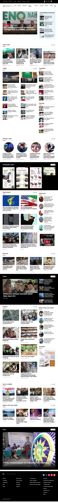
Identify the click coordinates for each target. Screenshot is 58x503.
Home (15, 5)
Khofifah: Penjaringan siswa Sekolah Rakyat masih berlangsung (48, 155)
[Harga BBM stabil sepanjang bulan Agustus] (42, 17)
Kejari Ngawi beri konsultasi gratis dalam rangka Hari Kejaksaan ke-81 (48, 301)
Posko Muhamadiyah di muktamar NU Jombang (26, 463)
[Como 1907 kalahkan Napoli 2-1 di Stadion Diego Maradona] (23, 117)
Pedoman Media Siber (48, 486)
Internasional (7, 192)
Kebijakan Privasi (47, 482)
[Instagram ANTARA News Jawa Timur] (49, 1)
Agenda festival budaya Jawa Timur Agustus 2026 (49, 183)
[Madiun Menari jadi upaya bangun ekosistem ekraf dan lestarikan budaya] (41, 199)
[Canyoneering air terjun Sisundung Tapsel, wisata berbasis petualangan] (41, 340)
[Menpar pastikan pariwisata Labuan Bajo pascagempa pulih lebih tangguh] (49, 412)
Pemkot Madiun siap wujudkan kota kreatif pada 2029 (49, 212)
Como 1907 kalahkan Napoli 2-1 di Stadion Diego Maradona (30, 117)
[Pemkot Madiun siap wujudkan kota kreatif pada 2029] (41, 212)
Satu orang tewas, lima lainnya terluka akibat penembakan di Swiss (27, 227)
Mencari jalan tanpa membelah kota (8, 322)
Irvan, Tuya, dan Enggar (27, 356)
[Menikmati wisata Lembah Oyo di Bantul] (41, 334)
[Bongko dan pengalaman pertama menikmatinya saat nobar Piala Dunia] (41, 313)
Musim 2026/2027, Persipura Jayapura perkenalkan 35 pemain (13, 105)
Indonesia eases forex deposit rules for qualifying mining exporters (49, 398)
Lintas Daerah (30, 6)
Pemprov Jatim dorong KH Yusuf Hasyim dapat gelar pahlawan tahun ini (35, 155)
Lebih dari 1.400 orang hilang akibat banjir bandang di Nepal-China (49, 97)
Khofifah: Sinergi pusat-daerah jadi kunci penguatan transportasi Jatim (21, 155)
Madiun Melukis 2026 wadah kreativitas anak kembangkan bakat (49, 205)
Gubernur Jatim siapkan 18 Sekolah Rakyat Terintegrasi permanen (8, 155)
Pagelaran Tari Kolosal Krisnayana (35, 418)
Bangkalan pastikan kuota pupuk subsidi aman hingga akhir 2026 (35, 61)
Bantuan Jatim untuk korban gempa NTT (8, 184)
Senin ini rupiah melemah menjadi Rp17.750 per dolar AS (12, 86)
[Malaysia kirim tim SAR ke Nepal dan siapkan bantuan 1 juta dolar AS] (29, 237)
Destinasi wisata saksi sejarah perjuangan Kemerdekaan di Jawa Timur (22, 183)
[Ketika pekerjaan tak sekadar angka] (29, 315)
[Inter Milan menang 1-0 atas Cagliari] (41, 119)
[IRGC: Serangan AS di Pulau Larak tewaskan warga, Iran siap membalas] (5, 98)
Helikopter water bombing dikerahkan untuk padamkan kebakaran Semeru (49, 295)
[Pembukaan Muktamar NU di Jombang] (11, 349)
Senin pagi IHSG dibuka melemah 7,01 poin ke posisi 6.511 (31, 86)
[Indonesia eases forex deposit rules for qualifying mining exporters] (49, 391)
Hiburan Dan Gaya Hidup (35, 484)
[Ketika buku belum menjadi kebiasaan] (11, 332)
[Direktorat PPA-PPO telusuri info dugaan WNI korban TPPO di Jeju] (11, 219)
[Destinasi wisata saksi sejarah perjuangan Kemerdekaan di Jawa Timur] (22, 177)
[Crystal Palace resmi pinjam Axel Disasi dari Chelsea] (41, 92)
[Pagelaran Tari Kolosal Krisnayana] (36, 412)
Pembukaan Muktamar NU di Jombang (11, 357)
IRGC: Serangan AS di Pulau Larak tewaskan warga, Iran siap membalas (10, 209)
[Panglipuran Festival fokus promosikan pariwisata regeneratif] (41, 320)
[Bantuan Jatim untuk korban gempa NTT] (9, 177)
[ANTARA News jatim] (8, 6)
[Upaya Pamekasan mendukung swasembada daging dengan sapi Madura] (29, 367)
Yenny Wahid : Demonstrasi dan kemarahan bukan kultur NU (8, 61)
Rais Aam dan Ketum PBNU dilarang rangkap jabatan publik (19, 28)
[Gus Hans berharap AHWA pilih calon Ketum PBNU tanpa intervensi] (41, 86)
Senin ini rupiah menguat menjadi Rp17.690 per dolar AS (49, 73)
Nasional (19, 5)
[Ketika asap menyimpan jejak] (29, 332)
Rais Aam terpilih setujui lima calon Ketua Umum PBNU (49, 30)
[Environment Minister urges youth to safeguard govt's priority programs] (9, 391)
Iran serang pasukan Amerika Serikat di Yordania (30, 98)
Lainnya (51, 5)
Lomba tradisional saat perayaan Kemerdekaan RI (36, 183)
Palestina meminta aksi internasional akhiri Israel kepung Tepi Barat (10, 246)
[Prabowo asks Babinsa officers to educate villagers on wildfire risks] (36, 391)
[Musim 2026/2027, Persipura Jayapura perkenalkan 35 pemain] (5, 105)
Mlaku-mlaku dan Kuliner (46, 308)
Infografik (42, 346)
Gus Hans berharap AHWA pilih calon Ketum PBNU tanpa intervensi (49, 86)
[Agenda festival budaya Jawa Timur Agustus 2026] (49, 177)
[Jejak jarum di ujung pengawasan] (11, 367)
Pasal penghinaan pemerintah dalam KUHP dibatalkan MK (46, 376)
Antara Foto (10, 1)
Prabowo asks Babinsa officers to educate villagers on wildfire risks (35, 398)
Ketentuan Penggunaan (48, 480)
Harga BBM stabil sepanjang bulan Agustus (48, 17)
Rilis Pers (28, 1)
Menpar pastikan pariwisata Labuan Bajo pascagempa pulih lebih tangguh (48, 420)
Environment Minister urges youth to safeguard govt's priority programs (9, 398)
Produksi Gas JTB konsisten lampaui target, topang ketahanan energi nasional (48, 219)
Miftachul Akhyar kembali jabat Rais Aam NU (18, 295)
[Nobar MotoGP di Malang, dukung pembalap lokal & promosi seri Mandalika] (41, 281)
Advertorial (42, 193)
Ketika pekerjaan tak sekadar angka (27, 322)
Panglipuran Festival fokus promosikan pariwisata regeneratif (49, 319)
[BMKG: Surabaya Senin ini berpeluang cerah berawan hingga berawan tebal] (42, 36)
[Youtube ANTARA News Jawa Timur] (51, 1)
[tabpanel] (20, 22)
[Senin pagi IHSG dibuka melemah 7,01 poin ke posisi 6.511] (23, 86)
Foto (4, 429)
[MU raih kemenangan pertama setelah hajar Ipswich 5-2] (41, 130)
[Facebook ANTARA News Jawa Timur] (44, 1)
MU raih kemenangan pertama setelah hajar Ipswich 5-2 (49, 130)
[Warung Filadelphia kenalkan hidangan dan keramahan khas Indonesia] (41, 327)
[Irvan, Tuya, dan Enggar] (29, 349)
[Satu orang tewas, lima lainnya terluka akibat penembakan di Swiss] (29, 219)
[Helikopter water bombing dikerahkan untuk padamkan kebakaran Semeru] (41, 295)
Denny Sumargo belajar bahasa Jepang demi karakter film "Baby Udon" (21, 420)
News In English (33, 480)
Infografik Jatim (8, 164)
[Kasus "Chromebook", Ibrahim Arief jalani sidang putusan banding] (23, 92)
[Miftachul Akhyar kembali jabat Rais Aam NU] (20, 288)
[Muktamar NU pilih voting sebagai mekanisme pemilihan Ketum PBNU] (41, 79)
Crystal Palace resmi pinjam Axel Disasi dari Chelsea (49, 92)
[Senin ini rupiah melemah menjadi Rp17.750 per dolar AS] (5, 86)
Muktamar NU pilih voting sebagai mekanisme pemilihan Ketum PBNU (49, 79)
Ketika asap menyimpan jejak (28, 340)
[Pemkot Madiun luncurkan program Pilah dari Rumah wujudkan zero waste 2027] (41, 227)
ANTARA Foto (46, 490)
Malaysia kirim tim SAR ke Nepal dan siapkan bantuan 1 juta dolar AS (29, 246)
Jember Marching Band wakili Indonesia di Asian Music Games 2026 (48, 61)
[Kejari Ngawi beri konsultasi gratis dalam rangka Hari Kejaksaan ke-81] (41, 301)
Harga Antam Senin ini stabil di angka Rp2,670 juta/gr (13, 92)
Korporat (45, 492)
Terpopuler (19, 1)
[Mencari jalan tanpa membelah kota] (23, 111)
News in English (7, 384)
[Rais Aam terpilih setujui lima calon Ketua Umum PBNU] (42, 30)
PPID (44, 494)
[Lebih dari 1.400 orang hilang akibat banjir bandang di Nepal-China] (41, 98)
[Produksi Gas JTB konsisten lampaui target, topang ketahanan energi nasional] (41, 219)
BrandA (45, 488)
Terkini (15, 1)
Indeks (52, 44)
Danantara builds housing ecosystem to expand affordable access (21, 398)
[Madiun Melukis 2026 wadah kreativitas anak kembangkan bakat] (41, 206)
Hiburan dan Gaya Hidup (10, 405)
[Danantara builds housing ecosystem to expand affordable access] (22, 391)
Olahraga (41, 5)
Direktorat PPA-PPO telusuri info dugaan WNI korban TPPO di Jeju (11, 227)
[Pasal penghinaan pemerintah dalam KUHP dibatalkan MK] (47, 364)
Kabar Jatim (24, 5)
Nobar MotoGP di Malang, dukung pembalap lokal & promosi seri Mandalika (48, 281)
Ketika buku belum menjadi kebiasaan (10, 340)
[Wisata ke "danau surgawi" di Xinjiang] (5, 111)
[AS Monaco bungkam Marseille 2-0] (41, 125)
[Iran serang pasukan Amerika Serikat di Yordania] (23, 98)
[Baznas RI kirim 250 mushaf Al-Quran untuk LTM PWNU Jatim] (42, 23)
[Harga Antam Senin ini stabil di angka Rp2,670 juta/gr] (5, 92)
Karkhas (46, 5)
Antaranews (5, 1)
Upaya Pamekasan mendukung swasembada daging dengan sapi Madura (29, 375)
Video (5, 276)
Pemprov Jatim (7, 138)
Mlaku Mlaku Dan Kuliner (35, 482)
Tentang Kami (46, 484)
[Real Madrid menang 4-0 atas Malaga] (5, 117)
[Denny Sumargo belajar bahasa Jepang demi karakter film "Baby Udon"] (22, 412)
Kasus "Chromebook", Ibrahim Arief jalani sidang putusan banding (31, 92)
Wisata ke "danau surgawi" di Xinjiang (8, 418)
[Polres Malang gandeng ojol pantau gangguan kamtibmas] (41, 288)
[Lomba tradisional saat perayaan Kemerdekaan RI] (36, 177)
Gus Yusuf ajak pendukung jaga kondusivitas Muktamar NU (20, 61)
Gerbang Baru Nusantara (47, 12)
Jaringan (45, 478)
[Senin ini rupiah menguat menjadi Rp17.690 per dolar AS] (41, 73)
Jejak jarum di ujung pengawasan (8, 374)
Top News (23, 1)
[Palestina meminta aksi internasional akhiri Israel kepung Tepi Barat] (11, 237)
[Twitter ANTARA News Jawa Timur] (46, 1)
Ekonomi (36, 5)
